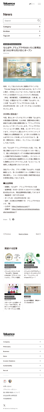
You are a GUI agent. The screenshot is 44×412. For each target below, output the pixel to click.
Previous (8, 234)
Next (37, 234)
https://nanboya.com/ (20, 206)
